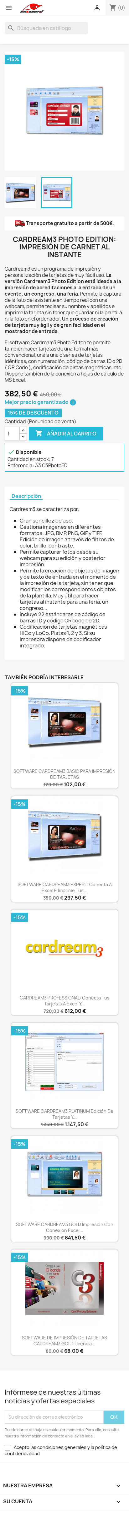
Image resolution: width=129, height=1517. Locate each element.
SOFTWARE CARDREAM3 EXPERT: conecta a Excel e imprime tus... (65, 887)
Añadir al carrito (65, 433)
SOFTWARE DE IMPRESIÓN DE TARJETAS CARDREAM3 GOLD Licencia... (64, 1341)
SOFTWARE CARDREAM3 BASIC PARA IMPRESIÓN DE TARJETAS (64, 774)
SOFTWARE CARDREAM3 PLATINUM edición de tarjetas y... (64, 1114)
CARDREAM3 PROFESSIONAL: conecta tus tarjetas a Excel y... (65, 1001)
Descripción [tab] (26, 496)
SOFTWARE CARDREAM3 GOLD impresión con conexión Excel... (64, 1227)
